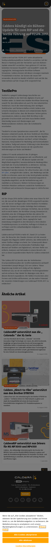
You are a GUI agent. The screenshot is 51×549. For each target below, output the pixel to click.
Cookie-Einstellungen (25, 546)
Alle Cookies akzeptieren (25, 535)
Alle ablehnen (25, 540)
